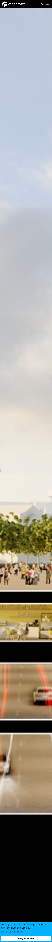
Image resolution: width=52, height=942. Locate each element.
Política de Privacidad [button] (12, 931)
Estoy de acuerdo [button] (26, 938)
